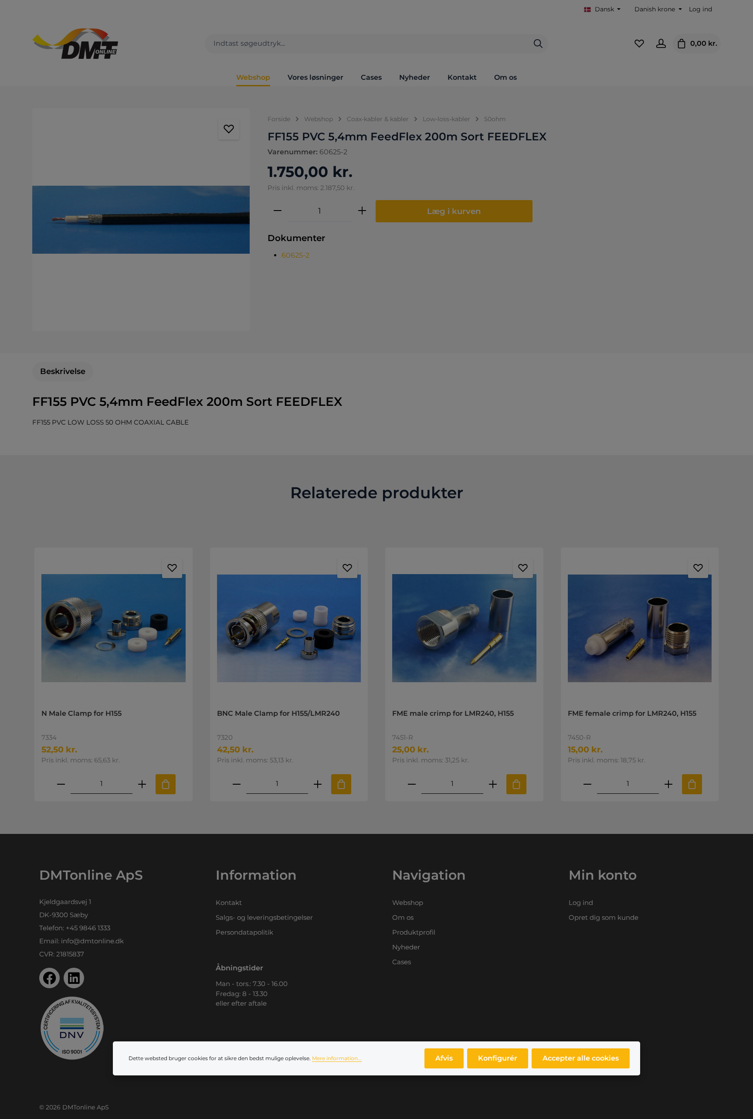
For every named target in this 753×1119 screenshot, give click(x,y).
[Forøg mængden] (362, 211)
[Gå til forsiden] (75, 43)
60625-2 (295, 255)
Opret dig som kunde (603, 917)
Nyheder (406, 947)
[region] (141, 219)
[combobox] (367, 44)
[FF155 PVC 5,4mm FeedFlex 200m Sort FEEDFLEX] (141, 219)
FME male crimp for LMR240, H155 (453, 713)
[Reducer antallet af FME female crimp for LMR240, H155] (587, 784)
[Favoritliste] (639, 44)
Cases (401, 962)
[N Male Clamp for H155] (113, 628)
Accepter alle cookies (581, 1058)
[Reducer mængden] (278, 211)
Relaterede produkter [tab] (376, 492)
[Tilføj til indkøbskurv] (166, 784)
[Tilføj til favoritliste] (228, 129)
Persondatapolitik (244, 932)
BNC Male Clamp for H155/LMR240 (278, 713)
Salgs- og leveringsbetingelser (264, 917)
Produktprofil (413, 932)
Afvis (444, 1058)
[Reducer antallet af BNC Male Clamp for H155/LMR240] (237, 784)
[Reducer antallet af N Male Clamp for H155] (61, 784)
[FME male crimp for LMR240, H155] (464, 628)
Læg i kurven (454, 211)
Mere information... (337, 1058)
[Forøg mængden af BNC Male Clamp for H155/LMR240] (318, 784)
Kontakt (229, 902)
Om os (403, 917)
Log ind (700, 9)
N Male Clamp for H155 (81, 713)
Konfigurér (497, 1058)
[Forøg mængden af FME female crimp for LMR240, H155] (668, 784)
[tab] (62, 371)
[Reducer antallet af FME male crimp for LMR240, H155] (412, 784)
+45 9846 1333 (88, 928)
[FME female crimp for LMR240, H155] (640, 628)
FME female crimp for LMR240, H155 (632, 713)
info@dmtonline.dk (92, 941)
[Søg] (538, 44)
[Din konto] (661, 44)
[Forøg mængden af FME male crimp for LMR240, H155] (493, 784)
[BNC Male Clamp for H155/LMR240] (289, 628)
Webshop (407, 902)
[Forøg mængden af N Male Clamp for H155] (142, 784)
